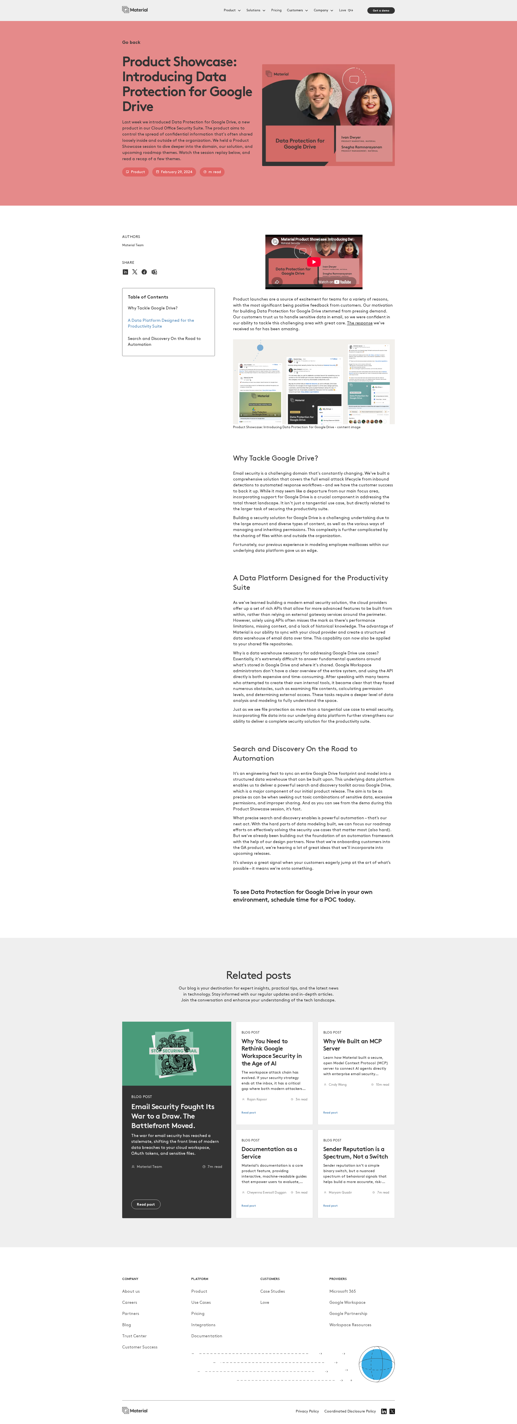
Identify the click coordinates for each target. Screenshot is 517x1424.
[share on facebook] (144, 272)
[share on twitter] (134, 271)
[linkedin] (384, 1411)
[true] (135, 10)
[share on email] (154, 272)
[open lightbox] (314, 381)
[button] (232, 10)
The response (360, 323)
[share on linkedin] (125, 272)
